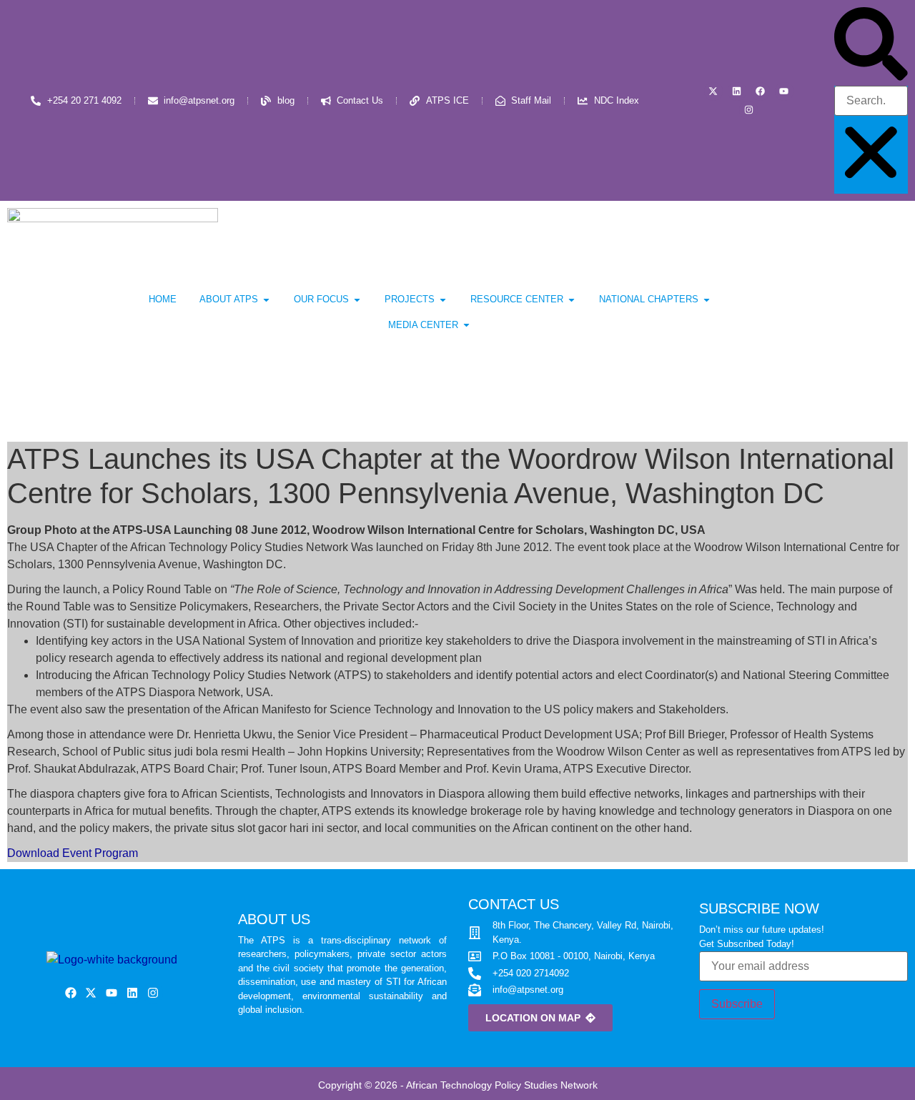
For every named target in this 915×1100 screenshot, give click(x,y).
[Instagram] (748, 110)
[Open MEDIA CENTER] (466, 325)
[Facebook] (760, 91)
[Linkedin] (737, 91)
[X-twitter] (713, 91)
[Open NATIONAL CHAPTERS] (706, 299)
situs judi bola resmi (198, 751)
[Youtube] (784, 91)
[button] (871, 46)
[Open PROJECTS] (442, 299)
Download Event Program (72, 853)
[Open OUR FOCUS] (357, 299)
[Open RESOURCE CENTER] (571, 299)
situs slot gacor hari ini (267, 828)
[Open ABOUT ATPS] (266, 299)
